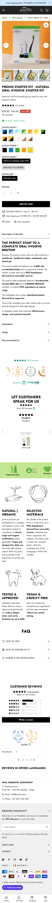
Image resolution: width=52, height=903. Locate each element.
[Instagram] (15, 860)
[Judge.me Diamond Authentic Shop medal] (18, 735)
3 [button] (26, 759)
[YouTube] (21, 860)
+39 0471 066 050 (20, 798)
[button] (47, 10)
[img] (26, 405)
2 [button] (22, 759)
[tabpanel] (26, 275)
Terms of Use (33, 834)
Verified (24, 744)
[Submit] (46, 827)
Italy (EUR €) (21, 865)
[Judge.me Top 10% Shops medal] (38, 371)
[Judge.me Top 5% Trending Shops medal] (26, 371)
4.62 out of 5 (33, 691)
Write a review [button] (26, 719)
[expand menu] (3, 10)
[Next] (46, 45)
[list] (26, 45)
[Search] (41, 10)
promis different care (17, 882)
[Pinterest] (9, 860)
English (5, 865)
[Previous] (6, 45)
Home (4, 17)
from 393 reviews (24, 408)
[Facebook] (3, 860)
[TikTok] (26, 859)
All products (17, 17)
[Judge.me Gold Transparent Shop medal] (31, 735)
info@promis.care (18, 794)
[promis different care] (26, 10)
